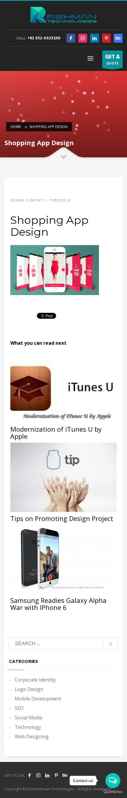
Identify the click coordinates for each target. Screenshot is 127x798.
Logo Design (29, 689)
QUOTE (112, 59)
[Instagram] (82, 38)
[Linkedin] (94, 38)
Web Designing (32, 736)
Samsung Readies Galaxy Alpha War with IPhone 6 (58, 604)
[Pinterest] (106, 38)
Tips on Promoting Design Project (61, 518)
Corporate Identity (35, 679)
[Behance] (118, 38)
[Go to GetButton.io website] (112, 792)
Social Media (28, 717)
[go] (110, 644)
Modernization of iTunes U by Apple (56, 433)
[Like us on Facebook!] (29, 775)
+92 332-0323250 (44, 38)
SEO (19, 708)
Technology (28, 727)
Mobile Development (38, 698)
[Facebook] (70, 38)
